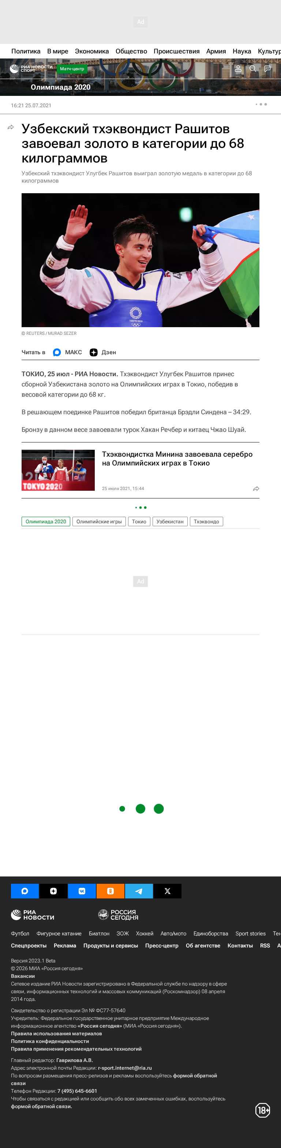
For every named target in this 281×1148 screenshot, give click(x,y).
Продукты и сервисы (110, 945)
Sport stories (251, 933)
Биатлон (99, 933)
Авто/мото (173, 933)
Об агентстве (203, 945)
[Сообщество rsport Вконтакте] (82, 891)
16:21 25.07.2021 (31, 105)
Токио (139, 521)
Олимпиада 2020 (46, 521)
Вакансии (23, 976)
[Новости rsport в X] (167, 891)
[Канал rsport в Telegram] (139, 891)
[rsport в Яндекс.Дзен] (53, 891)
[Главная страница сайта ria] (12, 69)
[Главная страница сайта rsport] (47, 69)
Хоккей (144, 933)
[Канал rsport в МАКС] (25, 891)
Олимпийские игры (99, 521)
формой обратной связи (41, 1106)
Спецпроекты (28, 945)
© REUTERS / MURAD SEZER (49, 333)
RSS (265, 945)
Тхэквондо (206, 521)
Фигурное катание (59, 933)
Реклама (65, 945)
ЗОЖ (123, 933)
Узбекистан (170, 521)
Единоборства (211, 933)
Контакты (240, 945)
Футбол (20, 933)
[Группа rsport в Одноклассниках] (110, 891)
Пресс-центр (162, 945)
